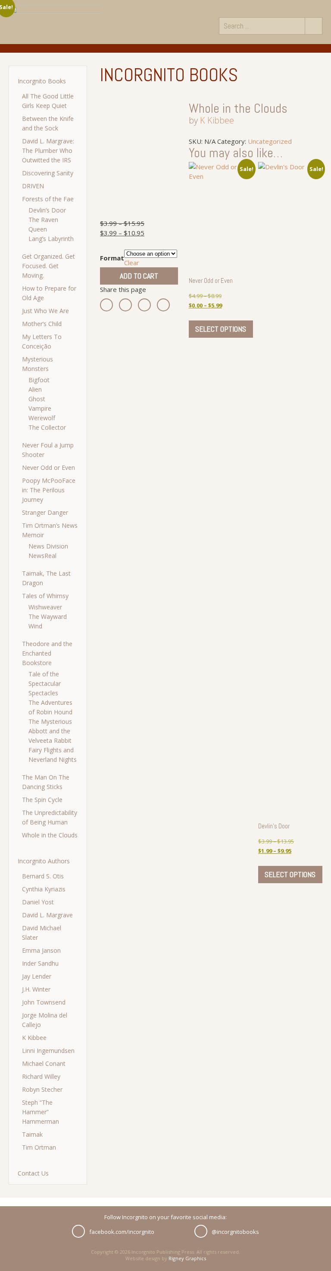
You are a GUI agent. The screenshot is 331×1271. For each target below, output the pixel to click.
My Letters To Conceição (42, 341)
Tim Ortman (39, 1147)
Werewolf (41, 418)
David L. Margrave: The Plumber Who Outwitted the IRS (48, 150)
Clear (131, 262)
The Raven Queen (43, 224)
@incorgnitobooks (235, 1232)
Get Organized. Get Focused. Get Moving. (48, 265)
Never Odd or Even (48, 467)
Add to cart (139, 276)
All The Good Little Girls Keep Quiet (48, 101)
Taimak (32, 1134)
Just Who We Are (45, 311)
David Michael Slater (41, 932)
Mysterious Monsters (37, 364)
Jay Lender (36, 976)
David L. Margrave (47, 915)
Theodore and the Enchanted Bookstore (47, 653)
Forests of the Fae (48, 199)
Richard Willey (41, 1076)
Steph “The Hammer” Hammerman (40, 1111)
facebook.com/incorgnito (121, 1232)
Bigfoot (39, 380)
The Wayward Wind (47, 621)
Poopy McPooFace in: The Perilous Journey (48, 490)
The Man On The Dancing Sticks (45, 782)
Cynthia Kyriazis (44, 889)
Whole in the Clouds (50, 835)
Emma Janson (41, 950)
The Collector (47, 427)
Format (112, 258)
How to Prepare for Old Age (49, 293)
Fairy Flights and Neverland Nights (52, 755)
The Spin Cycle (42, 800)
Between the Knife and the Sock (48, 123)
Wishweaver (45, 607)
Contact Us (33, 1173)
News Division (48, 546)
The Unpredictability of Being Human (49, 817)
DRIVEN (33, 186)
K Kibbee (34, 1037)
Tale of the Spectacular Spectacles (44, 683)
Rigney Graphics (187, 1258)
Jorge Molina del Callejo (44, 1020)
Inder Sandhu (40, 963)
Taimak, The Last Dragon (46, 578)
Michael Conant (44, 1063)
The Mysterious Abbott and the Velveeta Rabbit (50, 731)
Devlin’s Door (47, 210)
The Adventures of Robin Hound (50, 707)
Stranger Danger (45, 512)
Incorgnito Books (42, 81)
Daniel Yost (38, 902)
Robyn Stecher (42, 1089)
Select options (220, 329)
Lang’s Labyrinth (51, 239)
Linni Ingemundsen (48, 1050)
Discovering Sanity (47, 173)
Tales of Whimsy (45, 596)
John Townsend (44, 1002)
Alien (35, 389)
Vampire (39, 408)
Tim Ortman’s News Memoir (50, 530)
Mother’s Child (42, 324)
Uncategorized (270, 141)
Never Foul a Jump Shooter (48, 450)
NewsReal (42, 556)
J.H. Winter (36, 989)
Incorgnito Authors (44, 861)
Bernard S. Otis (43, 876)
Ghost (36, 399)
